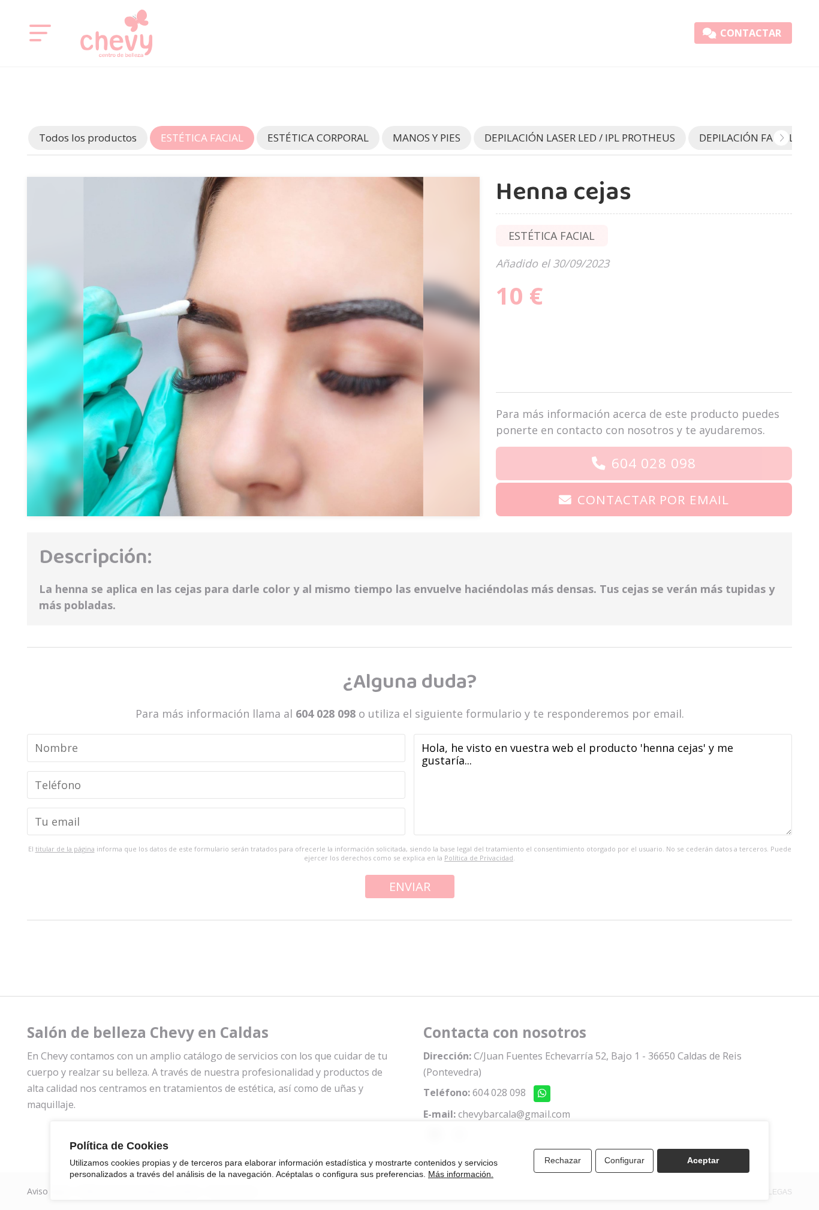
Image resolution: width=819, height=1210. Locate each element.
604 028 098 (654, 463)
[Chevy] (116, 33)
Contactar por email (653, 499)
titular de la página (65, 848)
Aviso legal (48, 1191)
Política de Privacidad (478, 857)
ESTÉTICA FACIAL (551, 235)
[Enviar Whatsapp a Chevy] (542, 1093)
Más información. (460, 1174)
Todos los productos (88, 138)
